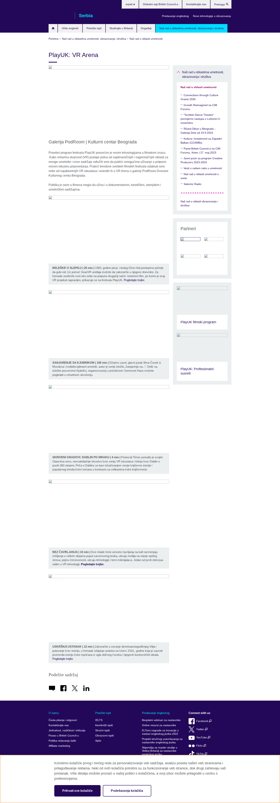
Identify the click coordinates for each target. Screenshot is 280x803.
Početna (53, 28)
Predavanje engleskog (175, 16)
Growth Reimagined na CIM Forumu (199, 107)
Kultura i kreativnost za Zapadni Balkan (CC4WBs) (201, 140)
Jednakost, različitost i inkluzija (67, 730)
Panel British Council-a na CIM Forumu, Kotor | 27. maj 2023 (200, 150)
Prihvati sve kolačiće (77, 790)
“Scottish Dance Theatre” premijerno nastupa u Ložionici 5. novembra (201, 118)
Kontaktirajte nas (196, 4)
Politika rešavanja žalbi (62, 740)
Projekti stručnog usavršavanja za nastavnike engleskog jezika (162, 741)
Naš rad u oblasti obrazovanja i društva (199, 203)
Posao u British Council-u (64, 735)
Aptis (98, 740)
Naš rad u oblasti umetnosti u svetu (200, 176)
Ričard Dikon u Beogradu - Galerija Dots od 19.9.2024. (198, 130)
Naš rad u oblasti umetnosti (199, 87)
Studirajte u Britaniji (121, 28)
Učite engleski (70, 28)
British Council (60, 15)
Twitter (200, 729)
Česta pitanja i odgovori (63, 720)
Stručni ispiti (102, 730)
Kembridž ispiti (104, 725)
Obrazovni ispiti (104, 735)
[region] (140, 779)
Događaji (146, 28)
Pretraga (229, 5)
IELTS (98, 720)
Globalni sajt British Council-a (160, 4)
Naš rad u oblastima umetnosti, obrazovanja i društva (191, 28)
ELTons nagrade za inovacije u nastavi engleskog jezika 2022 (160, 732)
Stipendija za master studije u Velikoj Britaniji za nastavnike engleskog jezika (159, 751)
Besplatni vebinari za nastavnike (161, 720)
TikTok (200, 753)
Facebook (202, 721)
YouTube (202, 737)
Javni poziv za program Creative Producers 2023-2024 (201, 160)
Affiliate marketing (59, 745)
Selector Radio (192, 184)
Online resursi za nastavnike (159, 725)
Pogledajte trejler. (134, 280)
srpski (129, 4)
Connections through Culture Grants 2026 (199, 97)
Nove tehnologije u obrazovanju (212, 16)
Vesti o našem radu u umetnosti (203, 168)
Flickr (199, 745)
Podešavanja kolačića (127, 790)
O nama (54, 713)
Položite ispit (94, 28)
